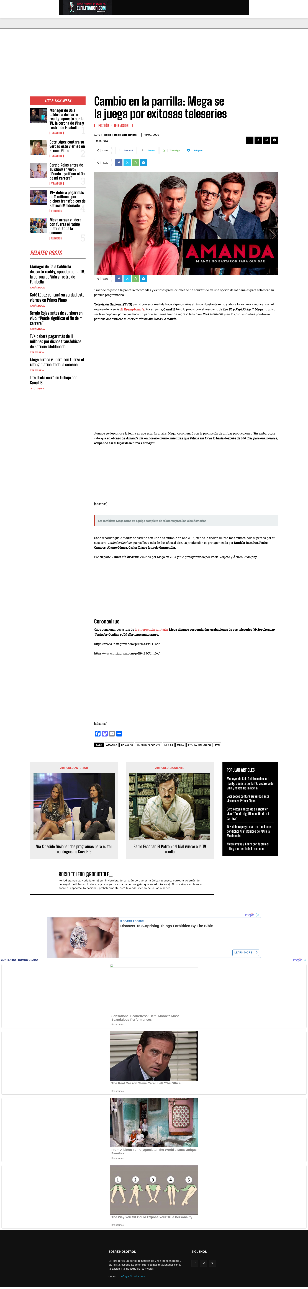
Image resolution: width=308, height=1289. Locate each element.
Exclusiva (37, 388)
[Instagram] (203, 1263)
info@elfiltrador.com (132, 1276)
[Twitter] (258, 140)
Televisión (56, 210)
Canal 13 (127, 745)
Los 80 (168, 745)
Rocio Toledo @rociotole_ (121, 134)
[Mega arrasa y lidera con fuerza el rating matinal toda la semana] (38, 225)
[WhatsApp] (266, 140)
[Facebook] (249, 140)
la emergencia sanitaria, (152, 629)
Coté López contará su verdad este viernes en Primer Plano (67, 146)
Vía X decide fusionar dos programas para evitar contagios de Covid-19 (74, 849)
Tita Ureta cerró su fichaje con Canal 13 (53, 380)
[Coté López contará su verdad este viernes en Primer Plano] (38, 147)
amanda (111, 745)
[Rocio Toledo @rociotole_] (46, 880)
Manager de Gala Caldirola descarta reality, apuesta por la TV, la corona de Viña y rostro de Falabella (67, 119)
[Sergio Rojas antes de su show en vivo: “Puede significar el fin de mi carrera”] (38, 170)
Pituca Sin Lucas (199, 745)
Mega (180, 745)
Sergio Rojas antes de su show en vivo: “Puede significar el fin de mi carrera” (67, 171)
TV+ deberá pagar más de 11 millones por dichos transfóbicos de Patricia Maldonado (68, 199)
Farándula (56, 133)
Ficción (103, 125)
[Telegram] (274, 140)
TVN (217, 745)
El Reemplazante (148, 745)
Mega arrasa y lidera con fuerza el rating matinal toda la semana (65, 226)
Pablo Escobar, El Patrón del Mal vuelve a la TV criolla (170, 849)
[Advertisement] (154, 55)
